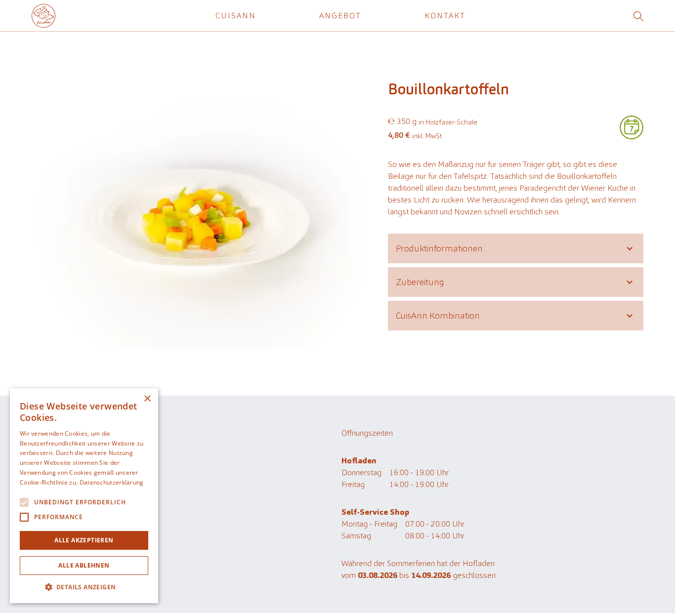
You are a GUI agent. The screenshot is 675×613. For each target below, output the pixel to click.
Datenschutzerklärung (69, 551)
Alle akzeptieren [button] (83, 540)
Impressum (51, 565)
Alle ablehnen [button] (83, 565)
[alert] (84, 495)
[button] (236, 16)
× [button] (147, 399)
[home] (43, 16)
